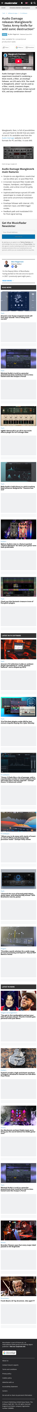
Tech (3, 13)
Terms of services (25, 242)
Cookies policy (7, 1378)
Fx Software (23, 13)
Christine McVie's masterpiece (20, 8)
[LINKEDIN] (13, 266)
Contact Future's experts (10, 1365)
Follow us (20, 47)
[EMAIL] (16, 266)
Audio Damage (8, 138)
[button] (2, 3)
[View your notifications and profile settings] (22, 3)
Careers (4, 1391)
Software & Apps (13, 13)
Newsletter (31, 47)
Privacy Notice (28, 244)
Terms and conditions (9, 1369)
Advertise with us (8, 1382)
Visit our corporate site (17, 1346)
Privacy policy (6, 1374)
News (4, 34)
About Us (5, 1361)
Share (6, 47)
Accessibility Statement (10, 1386)
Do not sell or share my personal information (17, 1395)
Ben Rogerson (14, 34)
